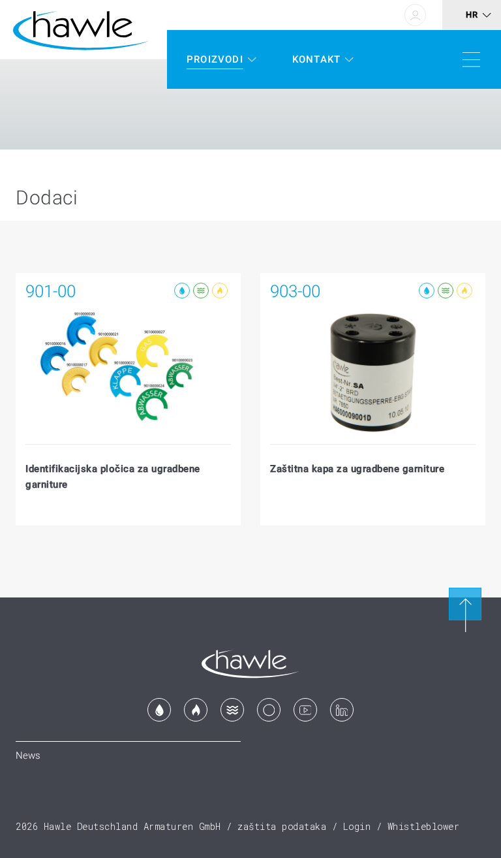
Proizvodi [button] (215, 59)
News (28, 755)
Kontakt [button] (316, 59)
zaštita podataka (281, 826)
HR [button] (472, 15)
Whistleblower (423, 826)
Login (357, 826)
